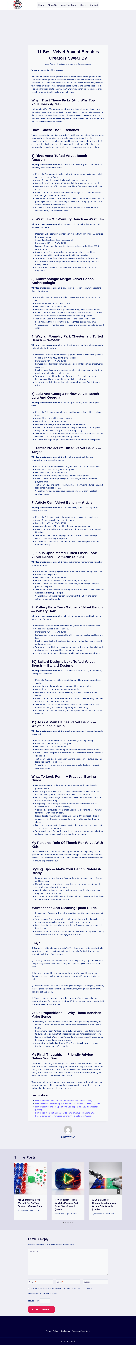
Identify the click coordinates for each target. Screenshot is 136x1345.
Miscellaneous (85, 64)
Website (87, 1282)
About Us (52, 5)
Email (60, 1282)
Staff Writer (68, 1136)
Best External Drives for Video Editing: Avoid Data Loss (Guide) (63, 1116)
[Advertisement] (68, 26)
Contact (94, 5)
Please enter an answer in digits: (42, 1293)
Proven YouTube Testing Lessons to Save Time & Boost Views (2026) (65, 1113)
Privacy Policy (52, 1331)
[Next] (118, 1191)
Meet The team (68, 5)
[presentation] (30, 1178)
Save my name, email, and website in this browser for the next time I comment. (62, 1288)
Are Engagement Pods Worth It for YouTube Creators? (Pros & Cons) (30, 1203)
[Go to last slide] (17, 1191)
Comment (34, 1251)
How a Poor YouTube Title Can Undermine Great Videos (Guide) (63, 1100)
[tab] (63, 1222)
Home (41, 5)
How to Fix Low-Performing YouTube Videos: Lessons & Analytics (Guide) (67, 1103)
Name (32, 1282)
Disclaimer (65, 1331)
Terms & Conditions (81, 1331)
